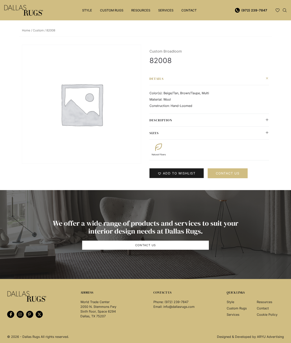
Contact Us (145, 245)
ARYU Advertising (270, 337)
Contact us (228, 173)
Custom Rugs (111, 10)
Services (165, 10)
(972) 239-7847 (254, 10)
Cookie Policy (267, 315)
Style (87, 10)
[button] (176, 173)
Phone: (159, 302)
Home (26, 30)
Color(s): (156, 93)
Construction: (160, 106)
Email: (158, 307)
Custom (38, 30)
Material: (156, 99)
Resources (140, 10)
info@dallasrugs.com (179, 307)
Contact (189, 10)
